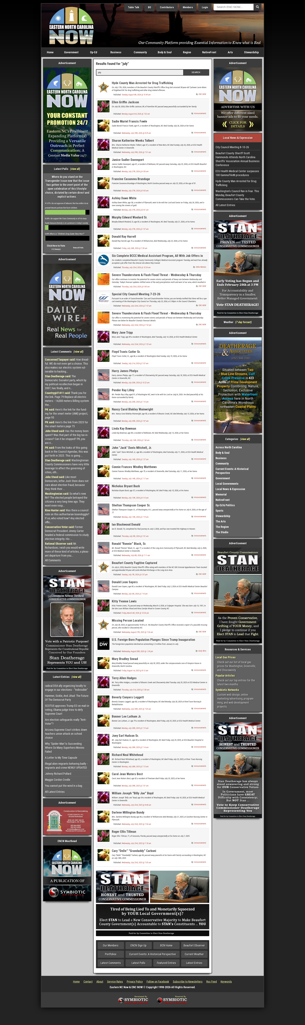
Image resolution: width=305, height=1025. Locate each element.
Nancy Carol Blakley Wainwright (132, 409)
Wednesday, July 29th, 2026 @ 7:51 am (136, 152)
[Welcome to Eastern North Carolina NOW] (71, 25)
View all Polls (78, 248)
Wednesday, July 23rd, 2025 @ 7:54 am (136, 824)
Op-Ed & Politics (225, 505)
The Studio (222, 532)
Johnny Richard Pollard (58, 773)
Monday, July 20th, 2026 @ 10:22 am (135, 383)
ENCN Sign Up (138, 945)
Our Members (111, 945)
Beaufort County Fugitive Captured (134, 563)
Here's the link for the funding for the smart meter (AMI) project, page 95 (66, 413)
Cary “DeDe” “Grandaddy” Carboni (134, 851)
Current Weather (194, 954)
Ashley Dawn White (124, 198)
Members (188, 7)
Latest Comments (111, 963)
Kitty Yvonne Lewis (124, 601)
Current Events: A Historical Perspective (152, 954)
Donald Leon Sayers (125, 582)
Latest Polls (138, 963)
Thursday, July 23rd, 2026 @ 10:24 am (136, 267)
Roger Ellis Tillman (124, 832)
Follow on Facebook (158, 981)
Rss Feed (211, 981)
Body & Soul (165, 52)
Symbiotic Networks (227, 690)
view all (75, 169)
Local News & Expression (230, 489)
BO (149, 7)
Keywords (226, 981)
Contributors (167, 7)
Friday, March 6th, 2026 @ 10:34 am (135, 613)
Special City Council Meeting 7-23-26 (136, 294)
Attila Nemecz (201, 267)
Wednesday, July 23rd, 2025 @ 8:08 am (136, 805)
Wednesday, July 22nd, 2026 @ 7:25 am (136, 344)
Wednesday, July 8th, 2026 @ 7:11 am (136, 555)
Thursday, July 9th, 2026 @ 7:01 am (135, 536)
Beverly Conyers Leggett (128, 697)
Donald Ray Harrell (124, 236)
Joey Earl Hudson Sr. (125, 736)
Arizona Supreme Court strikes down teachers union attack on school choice (66, 733)
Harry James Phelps (125, 371)
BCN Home (166, 945)
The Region (222, 526)
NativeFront (209, 52)
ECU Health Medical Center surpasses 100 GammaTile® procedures (237, 173)
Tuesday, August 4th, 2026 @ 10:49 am (136, 95)
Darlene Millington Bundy (128, 812)
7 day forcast (243, 322)
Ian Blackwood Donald (126, 524)
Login (205, 7)
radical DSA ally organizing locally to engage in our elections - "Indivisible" (66, 687)
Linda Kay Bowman (124, 428)
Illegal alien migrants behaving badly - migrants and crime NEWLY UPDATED (66, 765)
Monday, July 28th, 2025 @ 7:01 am (135, 786)
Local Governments (227, 483)
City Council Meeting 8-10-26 (232, 147)
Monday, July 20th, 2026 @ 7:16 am (135, 402)
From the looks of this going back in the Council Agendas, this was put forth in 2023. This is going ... (66, 451)
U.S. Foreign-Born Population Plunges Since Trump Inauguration (153, 640)
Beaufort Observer (194, 945)
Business (115, 52)
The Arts (221, 521)
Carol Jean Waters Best (127, 774)
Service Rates (115, 981)
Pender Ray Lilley (123, 390)
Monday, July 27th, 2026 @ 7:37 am (135, 229)
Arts (230, 52)
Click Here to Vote (56, 245)
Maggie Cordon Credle (57, 779)
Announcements (200, 113)
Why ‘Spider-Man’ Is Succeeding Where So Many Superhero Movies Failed (64, 747)
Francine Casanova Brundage (131, 179)
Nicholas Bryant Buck (126, 486)
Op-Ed (93, 52)
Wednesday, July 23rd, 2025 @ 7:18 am (136, 843)
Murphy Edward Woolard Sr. (129, 217)
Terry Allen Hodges (124, 678)
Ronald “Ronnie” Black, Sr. (129, 544)
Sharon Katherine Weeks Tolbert (133, 140)
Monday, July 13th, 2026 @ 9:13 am (135, 498)
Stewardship (251, 52)
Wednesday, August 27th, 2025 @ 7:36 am (137, 632)
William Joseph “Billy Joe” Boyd (132, 793)
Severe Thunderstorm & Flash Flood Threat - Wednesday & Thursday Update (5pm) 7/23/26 (156, 276)
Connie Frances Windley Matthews (134, 467)
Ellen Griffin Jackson (125, 102)
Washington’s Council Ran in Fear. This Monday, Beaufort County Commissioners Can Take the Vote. (237, 195)
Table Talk (133, 7)
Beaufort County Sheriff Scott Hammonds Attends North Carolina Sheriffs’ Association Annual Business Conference (238, 159)
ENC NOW (202, 94)
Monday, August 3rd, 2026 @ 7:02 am (136, 114)
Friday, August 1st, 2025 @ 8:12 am (135, 670)
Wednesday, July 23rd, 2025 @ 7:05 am (136, 862)
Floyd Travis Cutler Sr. (126, 352)
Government (71, 52)
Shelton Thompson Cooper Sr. (131, 505)
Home (50, 52)
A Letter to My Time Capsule (61, 757)
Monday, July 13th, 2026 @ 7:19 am (135, 517)
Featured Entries (166, 963)
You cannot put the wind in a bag (63, 785)
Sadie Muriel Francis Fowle (129, 121)
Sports (219, 510)
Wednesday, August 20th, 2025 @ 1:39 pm (137, 651)
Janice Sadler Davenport (128, 160)
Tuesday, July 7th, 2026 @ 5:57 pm (135, 574)
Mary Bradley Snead (125, 659)
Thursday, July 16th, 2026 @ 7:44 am (135, 440)
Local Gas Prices (226, 657)
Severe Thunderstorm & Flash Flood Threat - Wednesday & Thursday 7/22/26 (156, 315)
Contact (88, 981)
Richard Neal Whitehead (127, 755)
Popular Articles (225, 675)
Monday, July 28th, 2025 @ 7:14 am (135, 747)
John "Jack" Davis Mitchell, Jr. (132, 448)
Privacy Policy (135, 981)
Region (187, 52)
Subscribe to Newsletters (188, 981)
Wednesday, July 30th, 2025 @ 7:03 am (136, 709)
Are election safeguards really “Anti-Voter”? (65, 721)
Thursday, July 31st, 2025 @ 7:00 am (135, 690)
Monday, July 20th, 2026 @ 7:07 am (135, 421)
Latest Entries (194, 963)
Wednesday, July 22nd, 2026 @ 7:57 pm (136, 306)
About (99, 981)
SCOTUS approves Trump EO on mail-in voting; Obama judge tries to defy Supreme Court (67, 709)
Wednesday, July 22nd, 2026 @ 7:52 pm (136, 325)
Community (140, 52)
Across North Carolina (229, 447)
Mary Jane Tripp (122, 332)
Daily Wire (202, 651)
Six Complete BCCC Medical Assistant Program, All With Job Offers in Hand (157, 257)
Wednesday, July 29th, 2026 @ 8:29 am (136, 133)
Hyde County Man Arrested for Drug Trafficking (142, 83)
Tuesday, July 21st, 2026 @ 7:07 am (135, 363)
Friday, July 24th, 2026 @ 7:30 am (134, 248)
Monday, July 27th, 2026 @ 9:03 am (135, 191)
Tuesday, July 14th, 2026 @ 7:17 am (135, 479)
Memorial (221, 494)
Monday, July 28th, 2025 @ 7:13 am (135, 766)
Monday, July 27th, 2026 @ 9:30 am (135, 171)
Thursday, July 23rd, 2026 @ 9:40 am (136, 287)
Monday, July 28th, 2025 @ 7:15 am (135, 728)
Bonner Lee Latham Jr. (126, 716)
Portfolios (110, 954)
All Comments (53, 560)
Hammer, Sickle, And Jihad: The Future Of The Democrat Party (66, 697)
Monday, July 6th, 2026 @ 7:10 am (135, 594)
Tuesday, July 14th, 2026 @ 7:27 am (135, 459)
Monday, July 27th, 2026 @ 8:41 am (135, 210)
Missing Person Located (128, 620)
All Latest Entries (55, 791)
